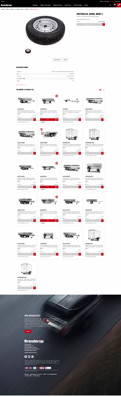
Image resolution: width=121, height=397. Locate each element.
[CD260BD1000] (72, 134)
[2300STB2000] (49, 134)
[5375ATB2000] (72, 168)
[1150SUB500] (49, 235)
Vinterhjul (26, 9)
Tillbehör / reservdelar (10, 9)
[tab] (28, 51)
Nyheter (86, 5)
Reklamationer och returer (36, 374)
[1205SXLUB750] (94, 168)
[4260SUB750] (94, 201)
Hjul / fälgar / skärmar (19, 9)
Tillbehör (65, 59)
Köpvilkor (27, 374)
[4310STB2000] (27, 235)
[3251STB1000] (72, 235)
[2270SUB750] (49, 168)
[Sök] (110, 5)
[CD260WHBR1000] (94, 134)
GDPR (45, 374)
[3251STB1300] (72, 201)
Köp (48, 119)
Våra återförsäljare (78, 5)
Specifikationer (57, 59)
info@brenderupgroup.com (31, 352)
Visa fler (18, 147)
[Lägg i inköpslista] (103, 24)
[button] (100, 90)
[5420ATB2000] (94, 101)
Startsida (3, 9)
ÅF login (101, 1)
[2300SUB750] (49, 201)
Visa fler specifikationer (20, 84)
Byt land (3, 1)
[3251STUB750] (27, 168)
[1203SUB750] (49, 101)
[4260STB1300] (27, 201)
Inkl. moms (111, 1)
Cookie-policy (36, 375)
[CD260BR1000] (94, 235)
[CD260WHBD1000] (27, 269)
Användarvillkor (28, 375)
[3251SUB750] (27, 101)
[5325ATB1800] (27, 134)
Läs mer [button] (28, 331)
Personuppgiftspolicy (52, 374)
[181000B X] (72, 101)
